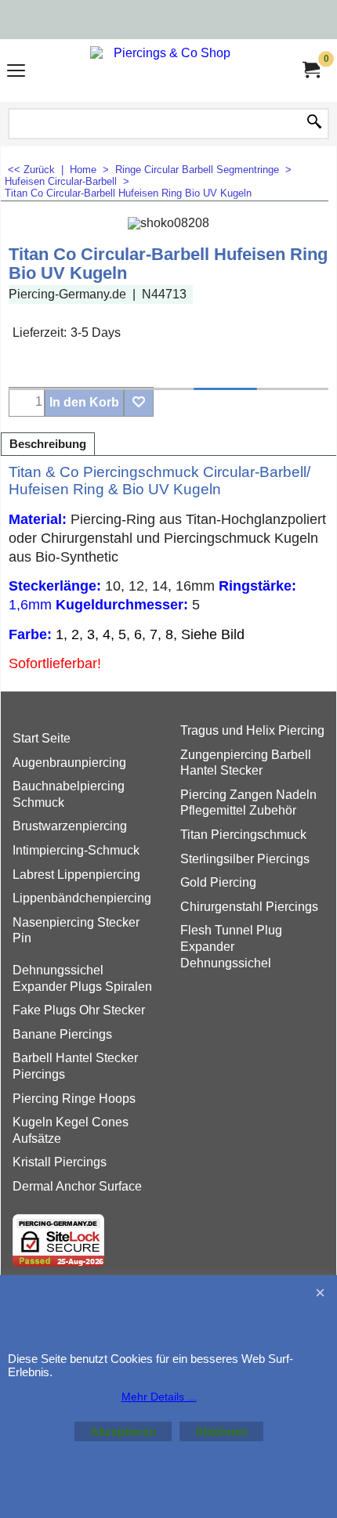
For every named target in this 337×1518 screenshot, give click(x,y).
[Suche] (314, 123)
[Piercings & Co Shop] (165, 70)
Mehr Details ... (159, 1396)
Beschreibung (47, 444)
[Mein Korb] (310, 70)
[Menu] (16, 72)
